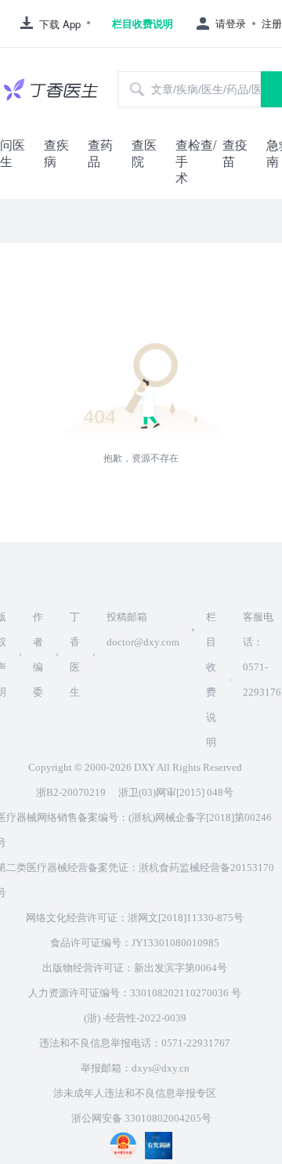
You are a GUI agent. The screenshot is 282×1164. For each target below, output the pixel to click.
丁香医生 (75, 654)
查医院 (144, 153)
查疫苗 (235, 153)
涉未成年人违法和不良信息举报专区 (134, 1093)
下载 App (60, 23)
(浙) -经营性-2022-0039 (135, 1018)
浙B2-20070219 (71, 792)
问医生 (12, 153)
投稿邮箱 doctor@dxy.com (143, 629)
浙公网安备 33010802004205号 (141, 1118)
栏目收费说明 (142, 23)
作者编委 (38, 654)
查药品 (100, 153)
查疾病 (56, 153)
